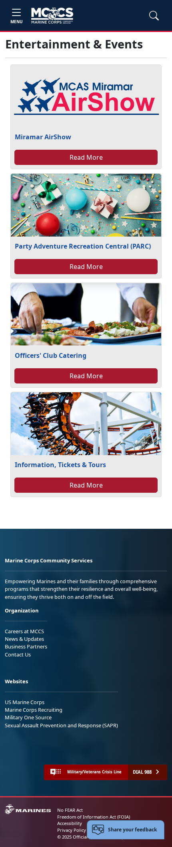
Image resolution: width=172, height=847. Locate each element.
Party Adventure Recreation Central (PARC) (83, 246)
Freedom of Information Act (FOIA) (93, 817)
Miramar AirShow (43, 136)
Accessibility (69, 823)
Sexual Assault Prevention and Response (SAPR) (61, 725)
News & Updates (24, 638)
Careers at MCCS (24, 631)
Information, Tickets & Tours (60, 464)
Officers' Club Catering (50, 355)
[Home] (52, 16)
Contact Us (18, 654)
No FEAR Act (70, 810)
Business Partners (26, 646)
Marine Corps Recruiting (33, 709)
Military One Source (28, 717)
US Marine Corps (24, 702)
